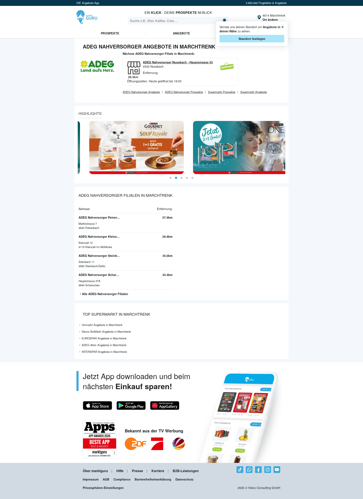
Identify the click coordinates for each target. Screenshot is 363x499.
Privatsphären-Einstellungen (103, 488)
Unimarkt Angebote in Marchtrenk (102, 325)
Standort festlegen (252, 39)
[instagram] (267, 469)
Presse (137, 470)
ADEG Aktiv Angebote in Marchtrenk (104, 345)
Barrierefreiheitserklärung (153, 479)
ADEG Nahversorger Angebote (141, 92)
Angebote (181, 33)
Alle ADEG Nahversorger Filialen (105, 294)
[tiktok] (240, 469)
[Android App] (131, 405)
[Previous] (79, 147)
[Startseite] (86, 17)
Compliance (121, 479)
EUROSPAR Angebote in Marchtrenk (104, 338)
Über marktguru (95, 470)
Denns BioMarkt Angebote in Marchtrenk (106, 332)
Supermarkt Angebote (253, 92)
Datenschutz (184, 479)
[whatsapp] (249, 469)
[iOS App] (97, 405)
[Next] (284, 147)
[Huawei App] (164, 405)
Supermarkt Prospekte (221, 92)
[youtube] (277, 469)
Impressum (91, 479)
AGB (106, 479)
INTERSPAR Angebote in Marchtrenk (104, 352)
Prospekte (110, 33)
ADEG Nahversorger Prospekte (184, 92)
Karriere (157, 470)
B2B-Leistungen (186, 470)
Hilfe (120, 470)
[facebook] (258, 469)
